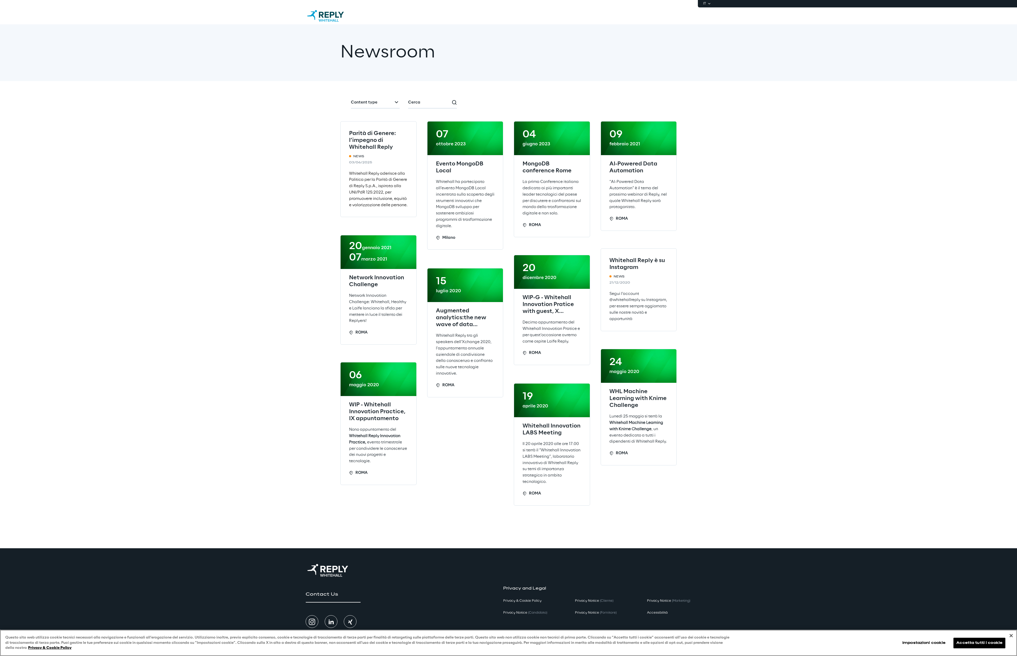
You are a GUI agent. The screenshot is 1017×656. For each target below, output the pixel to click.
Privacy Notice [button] (525, 612)
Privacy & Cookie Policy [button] (522, 601)
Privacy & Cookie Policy (50, 648)
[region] (508, 643)
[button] (333, 594)
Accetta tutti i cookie (979, 643)
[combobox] (375, 103)
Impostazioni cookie (923, 643)
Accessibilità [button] (657, 612)
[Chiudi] (1011, 635)
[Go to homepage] (331, 15)
